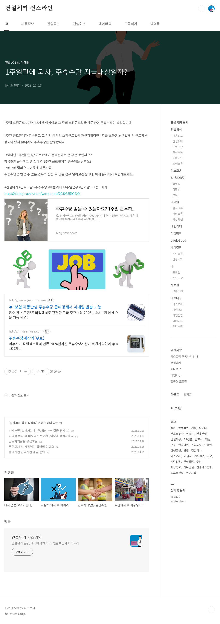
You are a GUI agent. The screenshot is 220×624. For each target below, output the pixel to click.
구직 (173, 445)
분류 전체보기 (179, 122)
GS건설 (187, 439)
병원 (186, 450)
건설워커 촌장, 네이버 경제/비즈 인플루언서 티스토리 (45, 543)
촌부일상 (178, 278)
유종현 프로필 (179, 381)
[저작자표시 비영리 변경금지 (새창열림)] (55, 371)
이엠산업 (178, 315)
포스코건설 (177, 473)
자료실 (175, 285)
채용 (207, 439)
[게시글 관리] (26, 371)
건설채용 (176, 439)
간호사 (199, 439)
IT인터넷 (176, 226)
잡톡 (175, 195)
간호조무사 (177, 434)
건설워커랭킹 (204, 467)
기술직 (188, 456)
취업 (209, 456)
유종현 (208, 445)
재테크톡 (178, 214)
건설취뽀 (79, 23)
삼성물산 (176, 450)
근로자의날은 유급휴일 (23, 441)
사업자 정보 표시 (19, 395)
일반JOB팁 (17, 423)
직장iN (32, 423)
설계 (173, 428)
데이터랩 (105, 23)
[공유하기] (20, 371)
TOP (211, 609)
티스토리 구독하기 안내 (184, 356)
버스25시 (178, 304)
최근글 (175, 394)
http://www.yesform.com (27, 300)
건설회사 (196, 450)
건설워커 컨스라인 (29, 8)
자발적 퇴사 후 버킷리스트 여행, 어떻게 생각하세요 (41, 436)
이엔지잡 (176, 375)
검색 (201, 8)
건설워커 (176, 129)
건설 (193, 428)
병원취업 (183, 428)
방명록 (155, 23)
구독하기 (130, 23)
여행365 (177, 310)
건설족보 (53, 23)
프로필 (176, 272)
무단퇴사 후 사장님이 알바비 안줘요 (31, 446)
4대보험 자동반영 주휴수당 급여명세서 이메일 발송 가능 (55, 306)
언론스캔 (178, 291)
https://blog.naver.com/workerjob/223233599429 (41, 193)
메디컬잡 (176, 247)
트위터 (203, 428)
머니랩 (175, 202)
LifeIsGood (178, 240)
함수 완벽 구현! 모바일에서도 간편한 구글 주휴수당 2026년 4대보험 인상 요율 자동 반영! (63, 315)
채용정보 (27, 23)
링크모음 (176, 170)
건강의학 (178, 259)
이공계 (190, 434)
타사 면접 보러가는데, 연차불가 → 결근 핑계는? (39, 430)
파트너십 (176, 298)
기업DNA (178, 147)
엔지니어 (183, 445)
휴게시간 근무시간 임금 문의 (27, 452)
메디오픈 (178, 254)
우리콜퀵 (178, 326)
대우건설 (188, 467)
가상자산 (178, 219)
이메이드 (178, 321)
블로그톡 (178, 208)
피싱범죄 (176, 233)
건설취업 (199, 456)
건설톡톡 (178, 152)
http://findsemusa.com (26, 331)
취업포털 (196, 445)
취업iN (176, 184)
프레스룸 (178, 164)
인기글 (187, 394)
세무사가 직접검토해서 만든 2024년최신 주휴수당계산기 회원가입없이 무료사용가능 (63, 346)
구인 (199, 461)
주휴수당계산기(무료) (26, 337)
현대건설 (201, 434)
